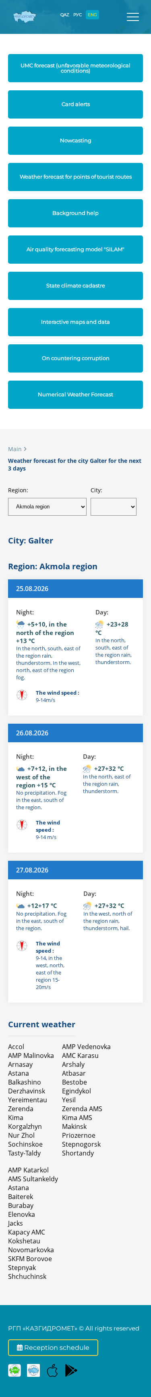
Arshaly (73, 1064)
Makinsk (74, 1126)
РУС (77, 14)
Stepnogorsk (81, 1144)
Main (15, 449)
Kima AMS (77, 1117)
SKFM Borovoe (30, 1258)
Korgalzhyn (25, 1126)
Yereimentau (27, 1099)
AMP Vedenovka (86, 1046)
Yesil (69, 1099)
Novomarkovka (31, 1249)
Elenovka (21, 1214)
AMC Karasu (80, 1055)
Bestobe (74, 1082)
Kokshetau (24, 1241)
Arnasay (20, 1064)
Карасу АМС (26, 1232)
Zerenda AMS (82, 1108)
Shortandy (78, 1153)
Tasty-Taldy (24, 1153)
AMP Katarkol (28, 1170)
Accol (16, 1046)
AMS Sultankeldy (33, 1178)
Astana (18, 1073)
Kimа (15, 1117)
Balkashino (24, 1082)
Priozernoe (78, 1135)
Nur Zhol (21, 1135)
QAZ (64, 14)
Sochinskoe (25, 1144)
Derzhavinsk (26, 1091)
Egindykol (76, 1091)
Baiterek (20, 1196)
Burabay (20, 1205)
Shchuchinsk (27, 1276)
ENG (92, 14)
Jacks (15, 1223)
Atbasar (74, 1073)
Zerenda (20, 1108)
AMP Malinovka (31, 1055)
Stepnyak (22, 1267)
